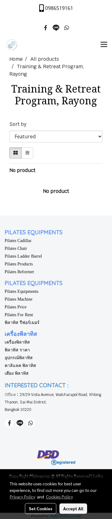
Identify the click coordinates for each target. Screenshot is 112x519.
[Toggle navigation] (104, 45)
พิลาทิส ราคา (17, 350)
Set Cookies (40, 508)
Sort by (19, 124)
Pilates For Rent (19, 314)
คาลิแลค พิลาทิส (20, 365)
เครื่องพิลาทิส (17, 342)
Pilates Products (19, 264)
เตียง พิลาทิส (17, 373)
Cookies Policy (59, 496)
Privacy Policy (22, 496)
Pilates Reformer (19, 271)
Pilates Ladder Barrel (23, 256)
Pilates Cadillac (18, 240)
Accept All (73, 508)
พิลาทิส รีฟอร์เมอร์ (22, 322)
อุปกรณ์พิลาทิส (19, 357)
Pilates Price (15, 307)
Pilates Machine (18, 299)
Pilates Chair (16, 248)
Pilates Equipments (21, 291)
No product (22, 170)
